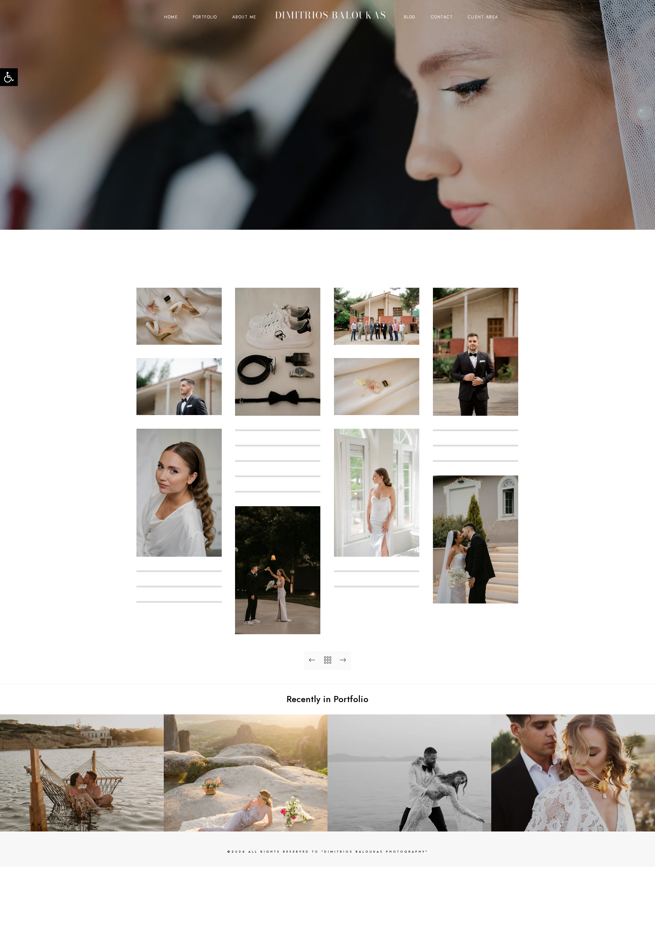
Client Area (483, 17)
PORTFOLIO (205, 17)
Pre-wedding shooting (82, 820)
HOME (171, 17)
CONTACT (442, 17)
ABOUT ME (244, 17)
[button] (9, 77)
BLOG (410, 17)
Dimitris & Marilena (409, 820)
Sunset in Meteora (245, 820)
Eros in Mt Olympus (573, 820)
